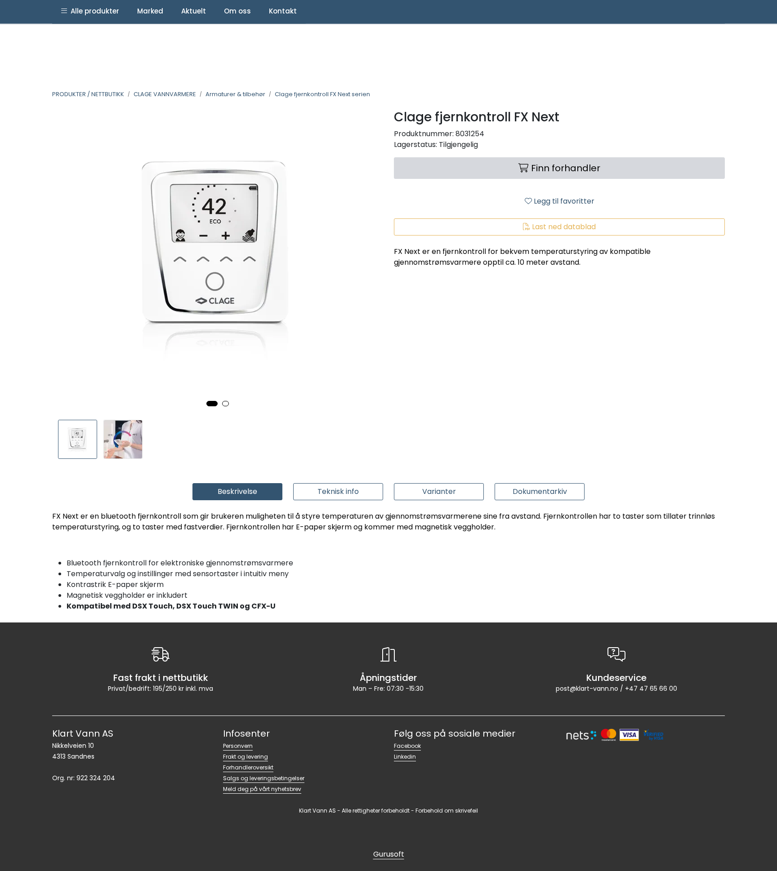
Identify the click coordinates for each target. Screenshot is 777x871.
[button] (212, 403)
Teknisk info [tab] (338, 491)
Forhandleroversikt (248, 767)
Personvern (238, 746)
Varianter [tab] (439, 491)
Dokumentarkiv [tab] (540, 491)
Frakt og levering (245, 756)
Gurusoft (388, 854)
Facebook (407, 746)
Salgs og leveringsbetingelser (263, 778)
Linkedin (405, 756)
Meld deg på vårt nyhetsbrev (262, 789)
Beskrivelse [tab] (237, 491)
